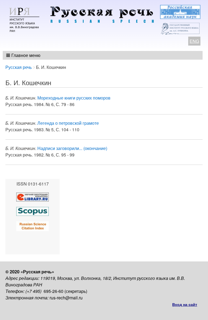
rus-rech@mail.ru (66, 298)
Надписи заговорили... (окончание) (72, 148)
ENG (194, 41)
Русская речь (18, 67)
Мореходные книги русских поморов (73, 98)
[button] (24, 55)
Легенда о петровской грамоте (68, 123)
